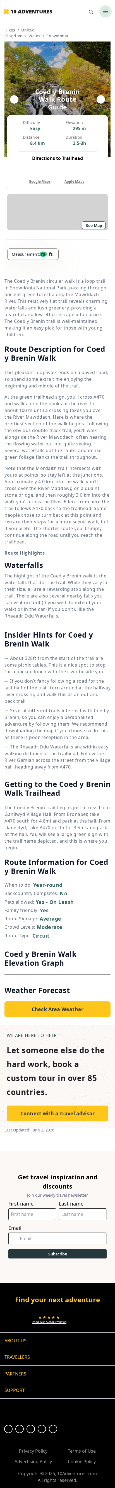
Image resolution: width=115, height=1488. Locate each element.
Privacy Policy (33, 1451)
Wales (34, 35)
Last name (71, 1204)
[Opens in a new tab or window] (8, 1429)
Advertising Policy (33, 1461)
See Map (94, 225)
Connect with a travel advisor (57, 1113)
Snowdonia (57, 35)
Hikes (9, 30)
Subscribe (57, 1254)
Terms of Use (82, 1451)
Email (14, 1228)
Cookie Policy (82, 1461)
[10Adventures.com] (27, 12)
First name (20, 1204)
